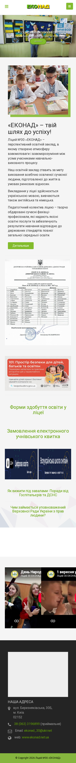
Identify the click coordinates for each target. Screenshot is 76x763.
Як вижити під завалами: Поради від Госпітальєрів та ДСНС (38, 493)
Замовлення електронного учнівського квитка (38, 433)
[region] (38, 36)
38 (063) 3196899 (27, 724)
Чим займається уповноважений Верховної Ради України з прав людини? (38, 511)
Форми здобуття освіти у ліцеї (38, 409)
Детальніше (21, 245)
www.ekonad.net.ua (35, 737)
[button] (38, 36)
